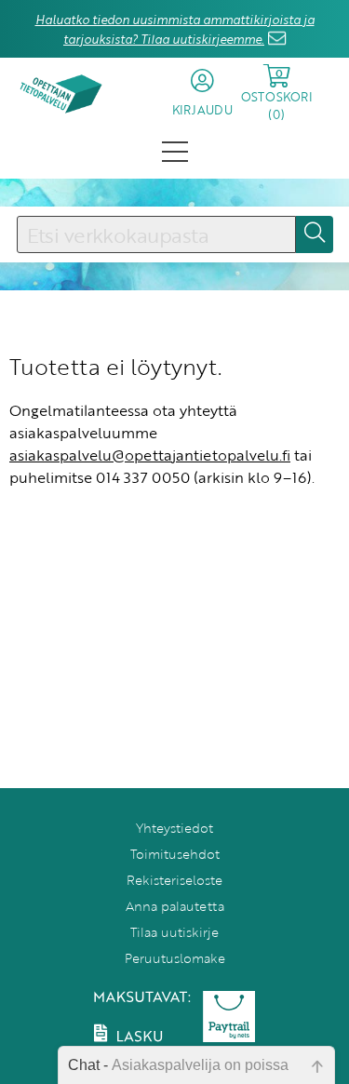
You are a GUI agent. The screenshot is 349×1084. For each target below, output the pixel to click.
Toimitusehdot (175, 853)
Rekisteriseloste (174, 880)
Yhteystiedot (174, 827)
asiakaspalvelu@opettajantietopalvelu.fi (149, 455)
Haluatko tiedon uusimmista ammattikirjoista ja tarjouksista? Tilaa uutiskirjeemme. (175, 29)
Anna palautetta (175, 906)
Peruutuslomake (175, 958)
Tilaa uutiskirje (174, 932)
